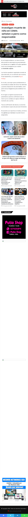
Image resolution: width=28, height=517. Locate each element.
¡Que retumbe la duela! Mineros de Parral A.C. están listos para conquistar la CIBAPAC (20, 200)
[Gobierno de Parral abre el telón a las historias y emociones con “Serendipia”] (7, 173)
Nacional (11, 24)
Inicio (4, 21)
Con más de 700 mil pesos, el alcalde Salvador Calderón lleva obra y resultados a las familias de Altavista (7, 200)
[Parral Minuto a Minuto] (14, 6)
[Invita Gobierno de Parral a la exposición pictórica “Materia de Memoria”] (21, 173)
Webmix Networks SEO (14, 511)
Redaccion (5, 40)
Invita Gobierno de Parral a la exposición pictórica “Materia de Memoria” (21, 181)
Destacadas (9, 21)
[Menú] (26, 7)
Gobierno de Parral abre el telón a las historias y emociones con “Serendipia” (6, 181)
